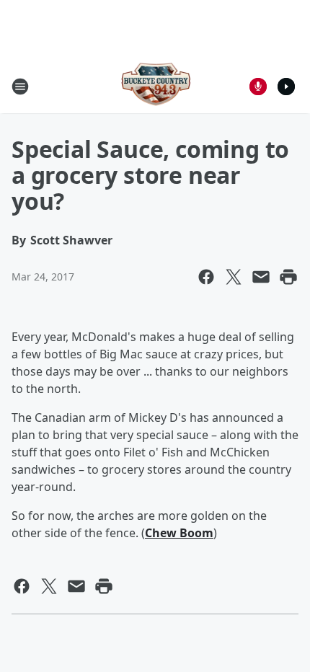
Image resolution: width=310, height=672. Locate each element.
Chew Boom (179, 533)
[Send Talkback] (258, 86)
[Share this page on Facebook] (206, 277)
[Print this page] (288, 277)
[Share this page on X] (233, 277)
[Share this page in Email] (261, 277)
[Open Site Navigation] (20, 86)
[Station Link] (155, 86)
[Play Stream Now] (286, 86)
